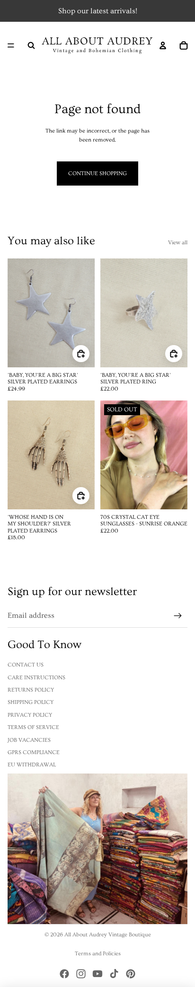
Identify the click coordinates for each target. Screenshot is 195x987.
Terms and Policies (98, 954)
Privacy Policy (30, 715)
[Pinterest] (130, 973)
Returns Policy (31, 690)
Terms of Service (33, 727)
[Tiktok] (114, 973)
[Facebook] (64, 973)
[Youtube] (97, 973)
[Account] (162, 45)
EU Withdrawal (32, 765)
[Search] (31, 45)
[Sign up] (177, 615)
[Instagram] (81, 973)
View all (177, 243)
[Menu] (11, 45)
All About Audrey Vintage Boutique (107, 935)
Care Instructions (36, 678)
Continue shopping (97, 173)
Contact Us (26, 665)
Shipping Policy (30, 702)
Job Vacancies (29, 740)
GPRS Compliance (34, 752)
